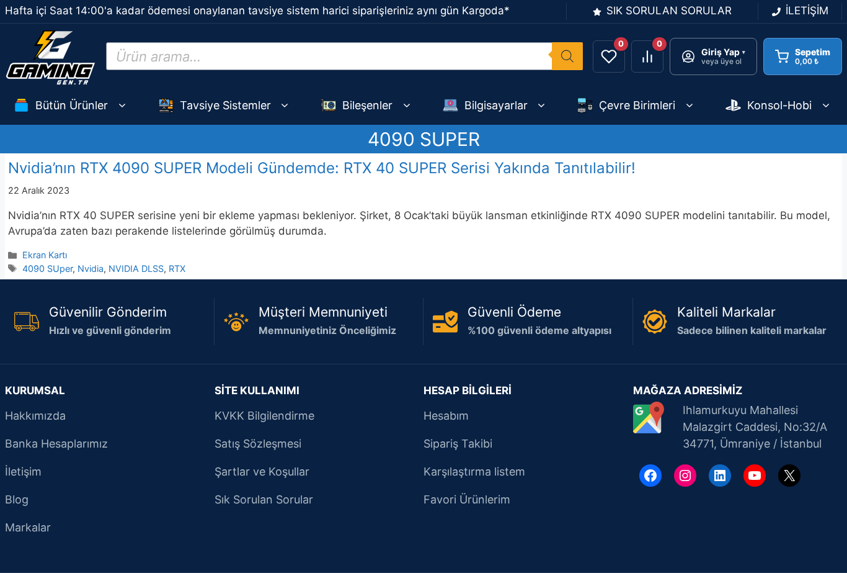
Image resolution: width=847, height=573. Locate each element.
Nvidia (91, 268)
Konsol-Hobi (779, 105)
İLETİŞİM (807, 10)
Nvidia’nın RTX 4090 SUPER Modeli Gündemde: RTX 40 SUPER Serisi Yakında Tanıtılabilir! (322, 168)
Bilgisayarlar (496, 105)
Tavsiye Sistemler (225, 105)
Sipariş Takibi (457, 443)
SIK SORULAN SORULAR (669, 10)
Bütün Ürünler (71, 105)
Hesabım (446, 415)
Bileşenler (367, 105)
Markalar (28, 527)
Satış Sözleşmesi (258, 443)
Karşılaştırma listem (474, 471)
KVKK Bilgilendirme (264, 415)
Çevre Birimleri (637, 105)
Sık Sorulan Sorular (264, 499)
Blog (17, 499)
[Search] (567, 56)
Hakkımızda (35, 415)
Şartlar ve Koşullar (262, 471)
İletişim (23, 471)
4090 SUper (47, 268)
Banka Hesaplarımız (56, 443)
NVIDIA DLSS (136, 268)
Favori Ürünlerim (466, 499)
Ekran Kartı (44, 255)
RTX (177, 268)
